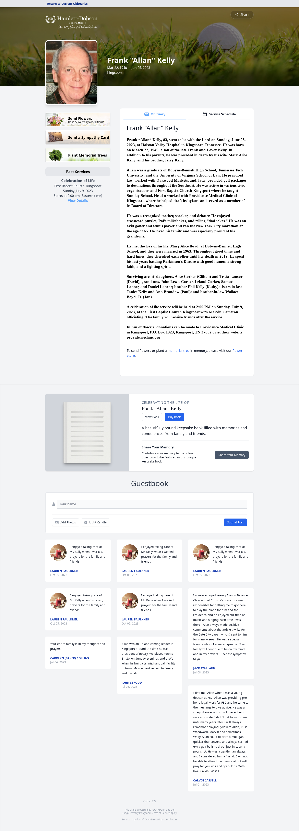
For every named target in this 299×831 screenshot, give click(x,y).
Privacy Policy (138, 813)
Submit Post (235, 522)
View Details (78, 200)
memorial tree (179, 350)
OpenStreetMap (154, 819)
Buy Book (174, 417)
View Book (152, 417)
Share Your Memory (231, 455)
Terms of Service (160, 813)
